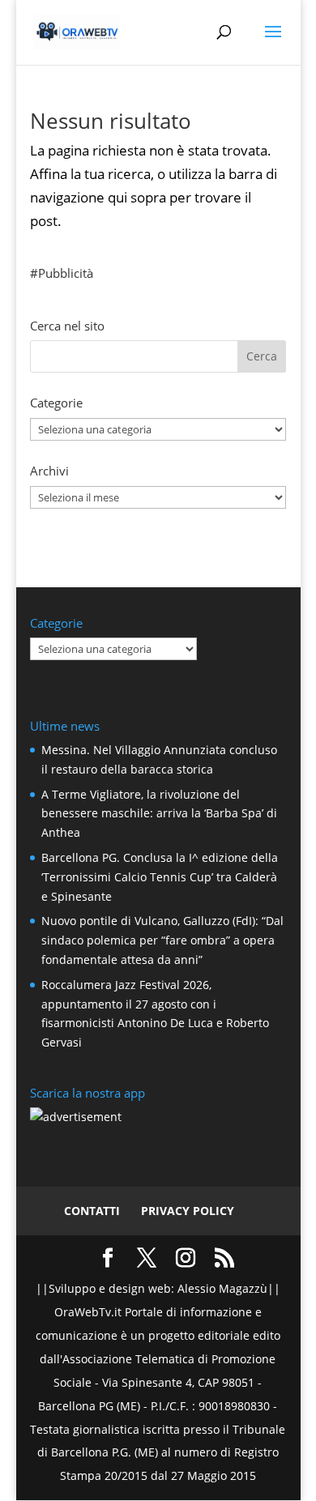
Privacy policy (187, 1210)
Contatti (92, 1210)
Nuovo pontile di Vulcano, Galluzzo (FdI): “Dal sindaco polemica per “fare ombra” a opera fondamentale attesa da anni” (162, 940)
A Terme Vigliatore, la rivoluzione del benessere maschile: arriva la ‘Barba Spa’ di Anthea (159, 814)
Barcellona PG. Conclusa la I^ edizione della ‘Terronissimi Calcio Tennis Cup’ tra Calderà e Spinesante (159, 877)
